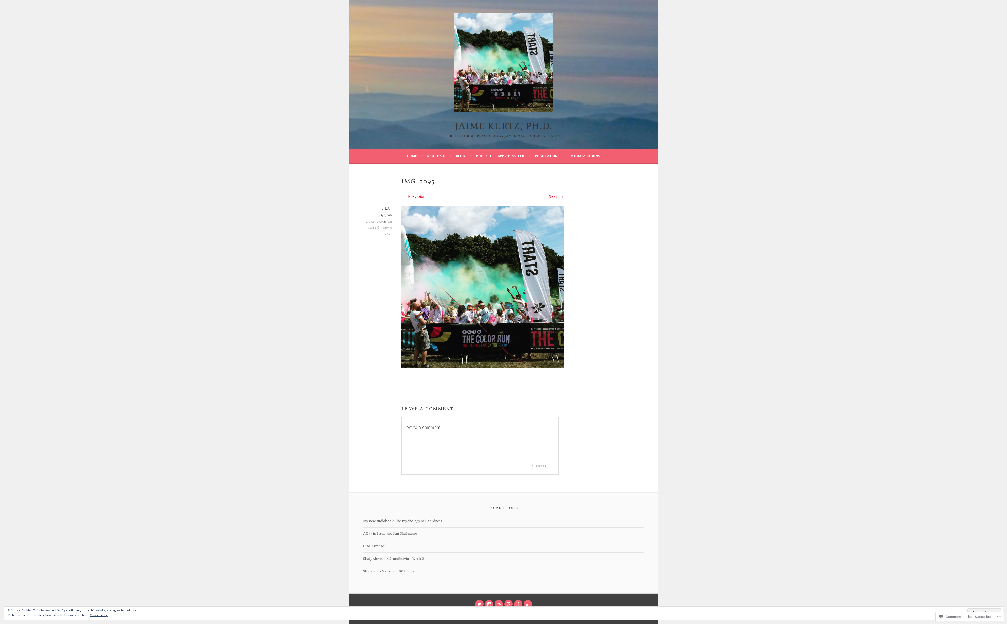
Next (553, 196)
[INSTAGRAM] (489, 604)
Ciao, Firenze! (374, 546)
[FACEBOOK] (518, 604)
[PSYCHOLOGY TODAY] (499, 604)
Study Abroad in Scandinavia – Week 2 (393, 559)
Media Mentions (585, 156)
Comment (540, 465)
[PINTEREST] (508, 604)
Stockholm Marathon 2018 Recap (390, 571)
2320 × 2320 (376, 221)
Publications (547, 156)
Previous (415, 196)
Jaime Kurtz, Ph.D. (503, 126)
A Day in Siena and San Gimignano (390, 534)
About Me (436, 156)
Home (412, 156)
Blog (460, 156)
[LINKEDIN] (528, 604)
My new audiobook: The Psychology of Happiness (402, 521)
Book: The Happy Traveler (500, 156)
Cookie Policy (99, 615)
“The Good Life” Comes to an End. (380, 228)
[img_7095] (482, 367)
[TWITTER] (479, 604)
